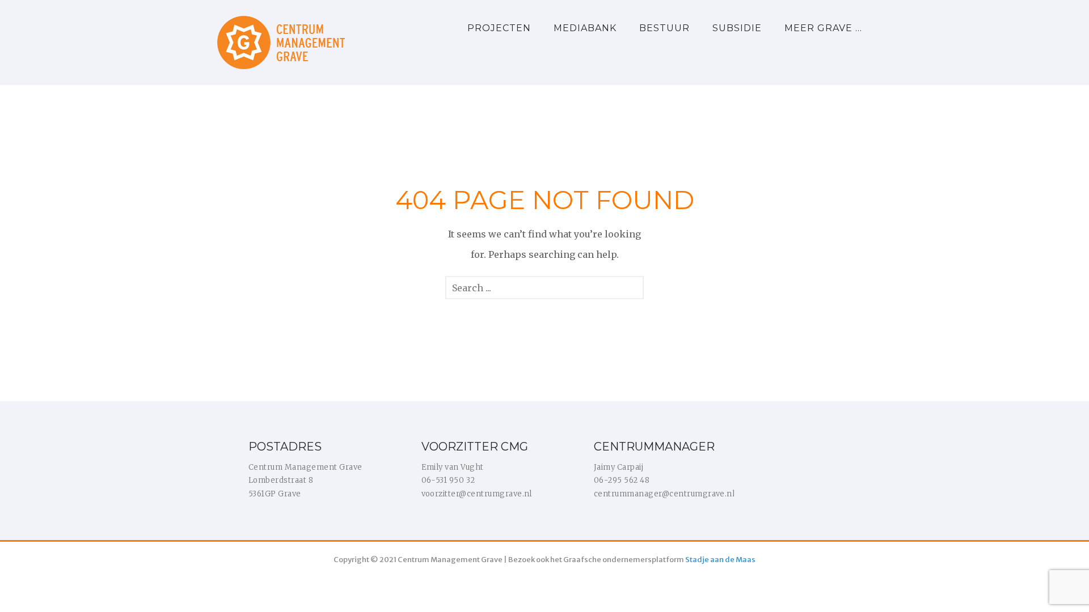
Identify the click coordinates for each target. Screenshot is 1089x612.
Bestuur (664, 28)
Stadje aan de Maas (720, 559)
